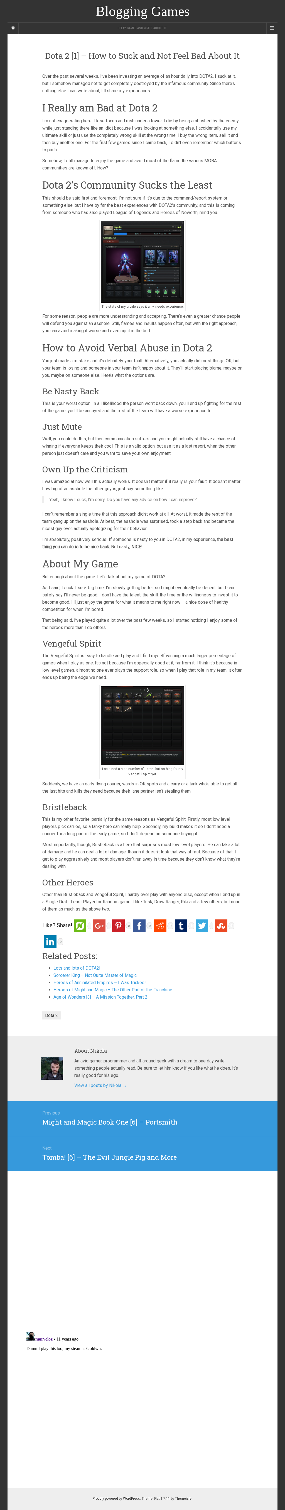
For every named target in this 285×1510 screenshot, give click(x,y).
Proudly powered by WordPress (116, 1499)
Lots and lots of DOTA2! (76, 968)
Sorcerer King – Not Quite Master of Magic (95, 975)
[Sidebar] (13, 28)
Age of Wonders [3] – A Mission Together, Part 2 (100, 997)
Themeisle (183, 1499)
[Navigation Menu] (271, 28)
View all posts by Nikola (100, 1085)
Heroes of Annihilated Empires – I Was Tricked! (99, 982)
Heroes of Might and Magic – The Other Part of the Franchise (112, 989)
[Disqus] (142, 1240)
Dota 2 (51, 1015)
